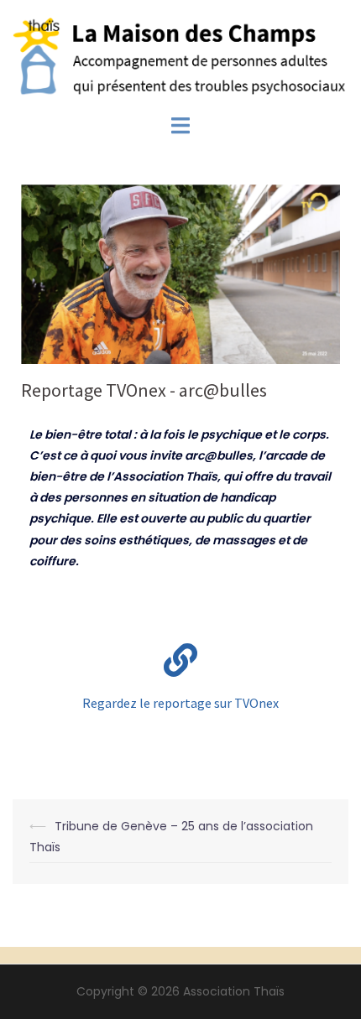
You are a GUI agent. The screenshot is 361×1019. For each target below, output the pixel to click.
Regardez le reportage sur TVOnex (180, 702)
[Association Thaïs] (180, 56)
